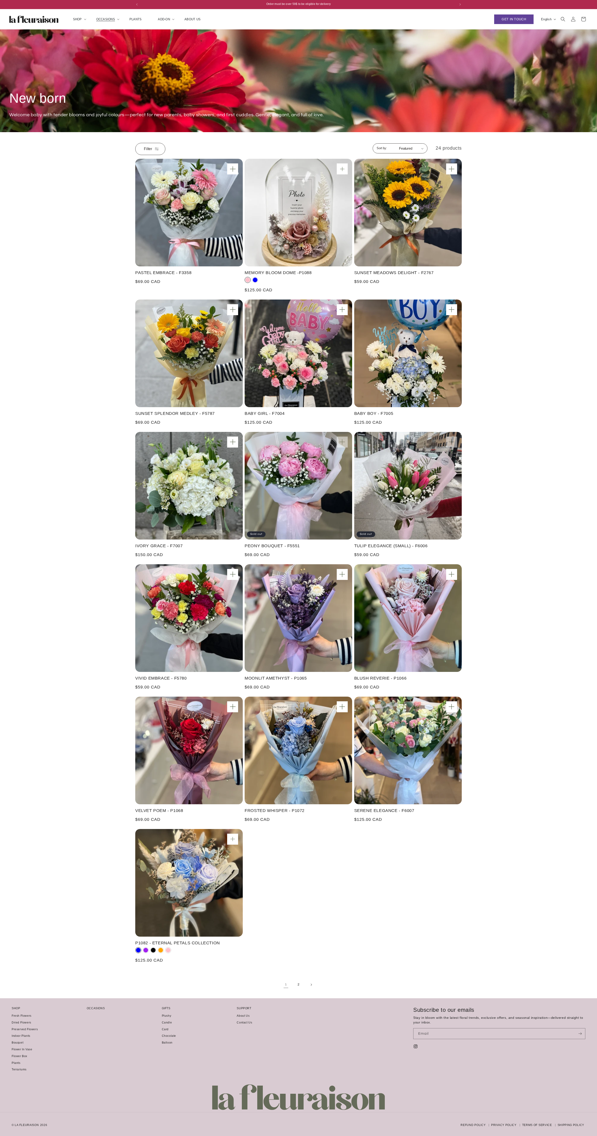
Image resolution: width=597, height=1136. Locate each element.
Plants (16, 1063)
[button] (76, 19)
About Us (243, 1015)
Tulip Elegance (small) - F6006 (391, 545)
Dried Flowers (21, 1022)
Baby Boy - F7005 (373, 413)
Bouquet (17, 1042)
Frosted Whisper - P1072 (275, 810)
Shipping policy (571, 1125)
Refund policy (473, 1125)
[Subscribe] (580, 1033)
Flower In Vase (22, 1049)
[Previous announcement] (137, 4)
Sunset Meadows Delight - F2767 (394, 272)
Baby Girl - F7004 (265, 413)
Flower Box (19, 1056)
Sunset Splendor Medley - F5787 (175, 413)
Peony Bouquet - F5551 (272, 545)
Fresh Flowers (21, 1015)
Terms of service (537, 1125)
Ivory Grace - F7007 (159, 545)
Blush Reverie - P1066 (380, 678)
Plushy (166, 1015)
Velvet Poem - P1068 (159, 810)
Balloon (167, 1042)
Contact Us (244, 1022)
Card (165, 1029)
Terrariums (19, 1069)
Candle (167, 1022)
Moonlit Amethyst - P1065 (276, 678)
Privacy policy (504, 1125)
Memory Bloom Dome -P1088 (278, 272)
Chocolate (169, 1035)
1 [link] (286, 985)
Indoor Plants (21, 1035)
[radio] (248, 280)
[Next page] (311, 985)
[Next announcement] (460, 4)
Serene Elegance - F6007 (384, 810)
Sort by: (382, 148)
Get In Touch (514, 19)
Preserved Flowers (25, 1029)
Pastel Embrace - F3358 (163, 272)
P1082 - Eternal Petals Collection (177, 943)
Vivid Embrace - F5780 (161, 678)
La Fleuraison (27, 1125)
